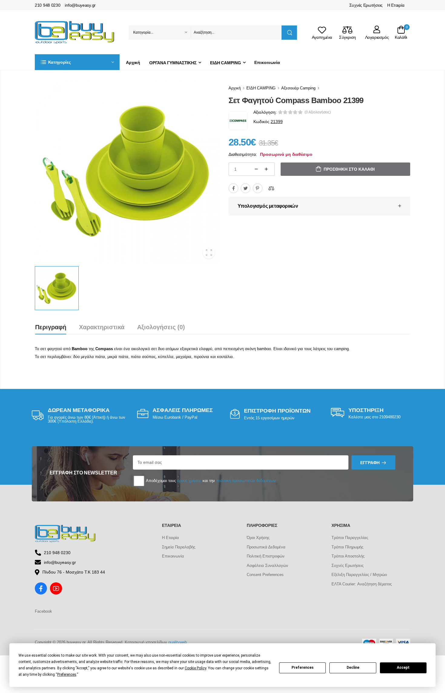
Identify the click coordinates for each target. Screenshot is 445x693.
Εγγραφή (370, 462)
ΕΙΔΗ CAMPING (225, 62)
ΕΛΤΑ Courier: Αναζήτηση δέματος (361, 584)
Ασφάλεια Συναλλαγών (267, 565)
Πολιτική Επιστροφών (266, 556)
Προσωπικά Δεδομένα (266, 547)
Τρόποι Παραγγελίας (349, 537)
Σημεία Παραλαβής (178, 547)
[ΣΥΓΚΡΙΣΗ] (271, 188)
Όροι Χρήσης (258, 537)
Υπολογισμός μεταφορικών (268, 206)
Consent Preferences (265, 574)
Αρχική (133, 62)
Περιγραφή (50, 327)
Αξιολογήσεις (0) (161, 327)
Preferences (303, 667)
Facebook (43, 611)
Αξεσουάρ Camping (298, 88)
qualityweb (177, 642)
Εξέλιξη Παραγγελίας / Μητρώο (359, 574)
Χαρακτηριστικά (101, 327)
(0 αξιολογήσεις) (318, 112)
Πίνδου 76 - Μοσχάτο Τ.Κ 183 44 (73, 572)
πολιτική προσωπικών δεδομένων (246, 480)
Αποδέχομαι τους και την (210, 480)
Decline (353, 667)
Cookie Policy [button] (195, 668)
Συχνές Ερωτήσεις (366, 5)
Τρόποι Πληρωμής (347, 547)
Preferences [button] (66, 674)
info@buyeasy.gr (80, 5)
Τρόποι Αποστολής (347, 556)
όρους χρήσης (189, 480)
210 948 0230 (47, 5)
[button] (77, 62)
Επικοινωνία (267, 62)
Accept (403, 667)
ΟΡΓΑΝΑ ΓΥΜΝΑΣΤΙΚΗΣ (172, 62)
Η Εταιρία (395, 5)
